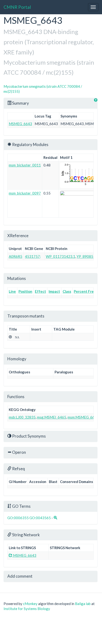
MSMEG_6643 (20, 124)
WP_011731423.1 (60, 256)
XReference (17, 235)
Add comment (19, 576)
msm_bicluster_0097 (25, 193)
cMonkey (30, 603)
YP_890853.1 (87, 256)
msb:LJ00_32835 (22, 417)
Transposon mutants (25, 315)
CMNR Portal (17, 7)
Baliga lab (83, 603)
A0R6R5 (15, 256)
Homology (16, 358)
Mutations (16, 278)
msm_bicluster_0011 (25, 165)
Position (25, 291)
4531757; (33, 256)
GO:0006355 (18, 518)
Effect (40, 291)
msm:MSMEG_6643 (83, 417)
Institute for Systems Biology (27, 608)
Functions (15, 396)
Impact (54, 291)
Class (67, 291)
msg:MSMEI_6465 (51, 417)
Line (12, 291)
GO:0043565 (40, 518)
